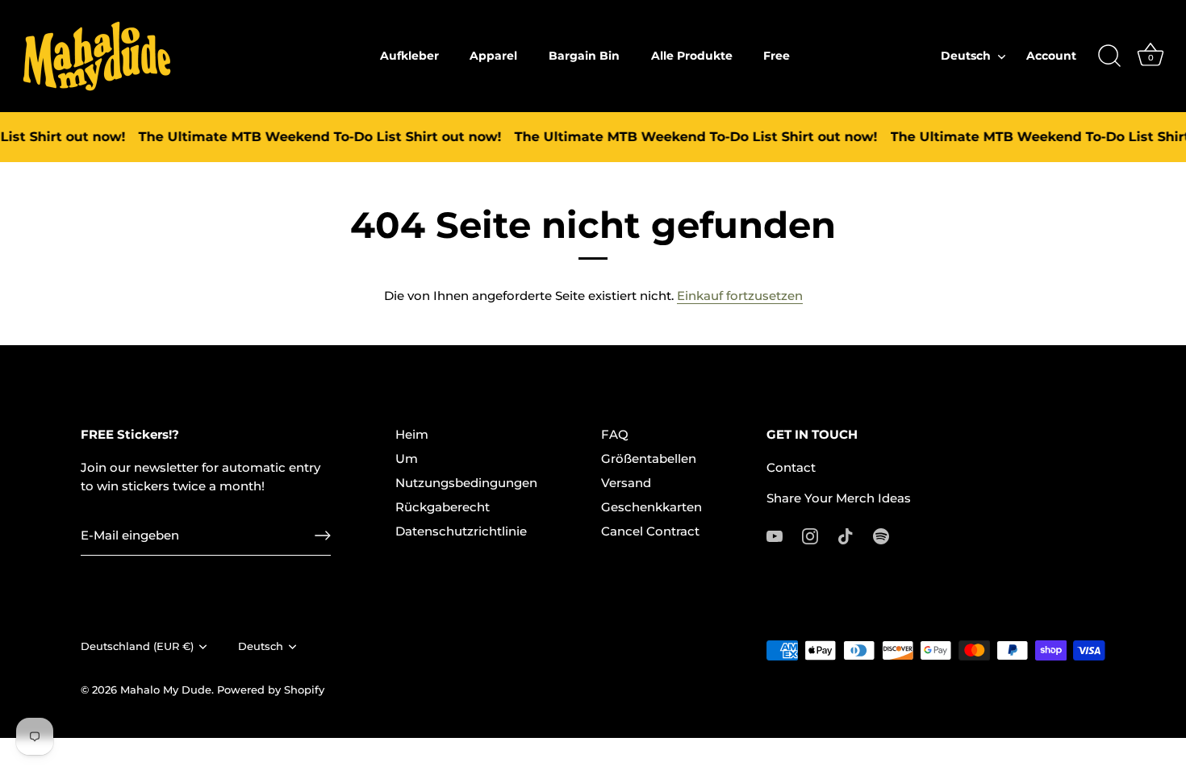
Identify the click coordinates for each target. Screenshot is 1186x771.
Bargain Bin (584, 55)
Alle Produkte (692, 55)
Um (406, 458)
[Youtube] (774, 535)
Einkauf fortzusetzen (740, 295)
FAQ (614, 434)
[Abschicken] (323, 535)
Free (776, 55)
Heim (411, 434)
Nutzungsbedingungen (466, 482)
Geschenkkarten (651, 507)
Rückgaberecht (442, 507)
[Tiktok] (845, 535)
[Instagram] (810, 535)
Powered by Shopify (270, 690)
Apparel (493, 55)
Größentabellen (648, 458)
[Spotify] (881, 535)
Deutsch (966, 55)
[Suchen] (1109, 56)
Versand (626, 482)
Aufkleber (409, 55)
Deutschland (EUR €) (137, 646)
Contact (791, 467)
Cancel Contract (650, 531)
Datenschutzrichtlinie (461, 531)
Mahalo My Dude (165, 690)
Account (1051, 55)
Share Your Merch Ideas (838, 498)
